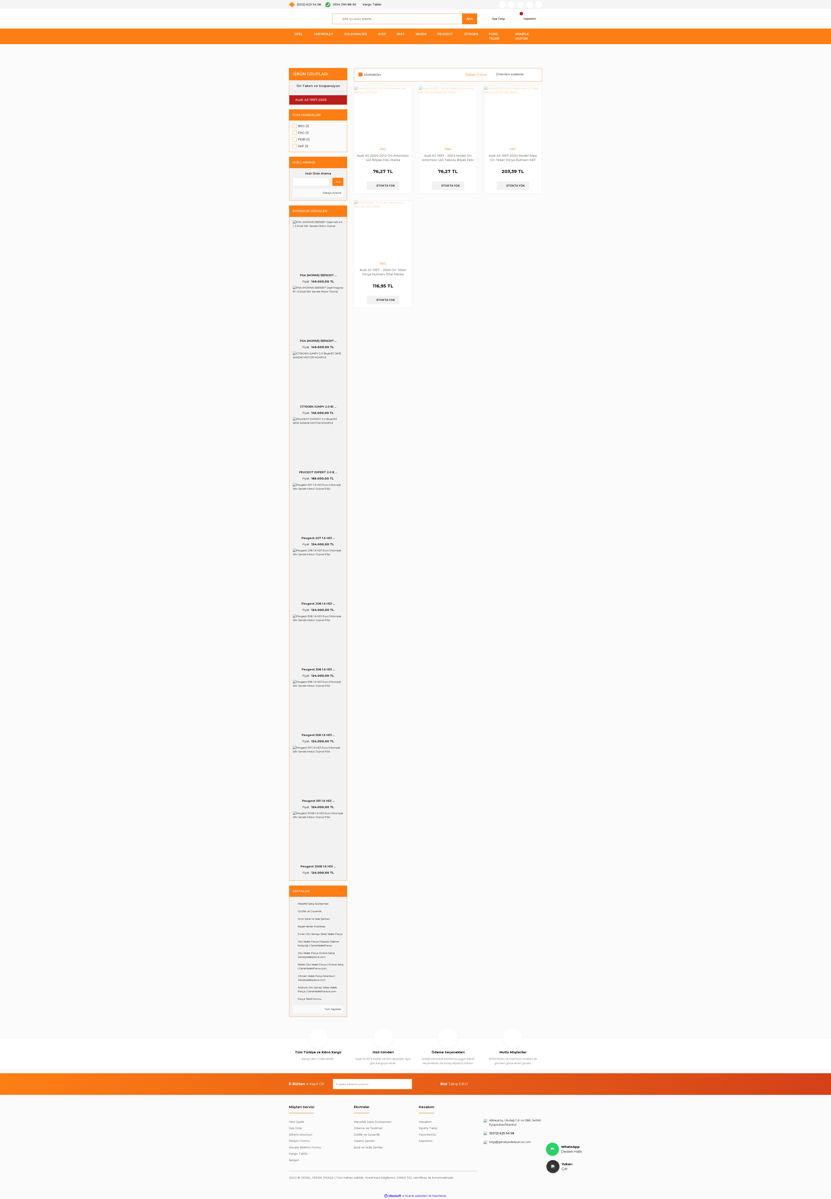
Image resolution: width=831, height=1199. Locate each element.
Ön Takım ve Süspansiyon (363, 52)
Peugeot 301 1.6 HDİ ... (318, 800)
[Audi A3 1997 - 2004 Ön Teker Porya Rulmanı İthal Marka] (383, 229)
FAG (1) (303, 133)
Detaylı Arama (331, 192)
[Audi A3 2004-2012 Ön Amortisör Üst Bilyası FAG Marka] (383, 115)
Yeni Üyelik (296, 1121)
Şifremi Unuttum (300, 1134)
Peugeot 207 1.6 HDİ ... (318, 538)
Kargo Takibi (298, 1153)
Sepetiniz (426, 1141)
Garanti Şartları (364, 1141)
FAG (383, 149)
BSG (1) (303, 126)
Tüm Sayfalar (332, 1009)
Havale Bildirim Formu (305, 1147)
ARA (469, 19)
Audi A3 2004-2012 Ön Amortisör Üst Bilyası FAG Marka (383, 158)
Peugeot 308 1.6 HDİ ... (318, 669)
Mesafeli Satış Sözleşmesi (372, 1121)
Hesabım (425, 1121)
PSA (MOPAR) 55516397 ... (318, 275)
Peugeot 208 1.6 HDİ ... (318, 603)
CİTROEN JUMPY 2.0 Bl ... (318, 406)
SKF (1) (303, 146)
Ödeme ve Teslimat (368, 1128)
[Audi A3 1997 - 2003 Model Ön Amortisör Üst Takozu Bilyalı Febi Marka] (448, 115)
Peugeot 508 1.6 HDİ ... (318, 735)
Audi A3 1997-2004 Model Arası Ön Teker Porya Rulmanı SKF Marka (513, 158)
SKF (513, 149)
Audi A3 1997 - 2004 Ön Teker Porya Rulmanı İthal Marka (383, 272)
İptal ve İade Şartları (368, 1147)
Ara (338, 181)
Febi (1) (303, 139)
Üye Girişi (295, 1128)
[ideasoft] (392, 1196)
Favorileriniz (427, 1134)
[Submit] (406, 1084)
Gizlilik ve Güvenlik (367, 1134)
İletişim (294, 1160)
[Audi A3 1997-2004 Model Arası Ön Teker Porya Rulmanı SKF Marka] (513, 115)
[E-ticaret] (415, 1196)
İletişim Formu (299, 1141)
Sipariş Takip (428, 1128)
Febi (448, 149)
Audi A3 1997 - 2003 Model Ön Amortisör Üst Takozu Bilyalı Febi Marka (448, 158)
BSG (383, 263)
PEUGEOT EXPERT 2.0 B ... (318, 472)
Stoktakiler (372, 75)
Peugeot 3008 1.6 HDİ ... (318, 866)
